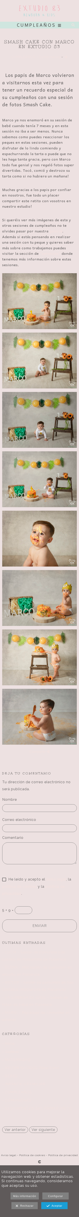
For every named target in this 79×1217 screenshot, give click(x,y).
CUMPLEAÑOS (23, 57)
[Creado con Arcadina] (39, 1161)
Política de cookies (32, 1155)
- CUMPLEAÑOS (17, 1092)
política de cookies (19, 886)
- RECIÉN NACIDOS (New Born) (30, 1068)
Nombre (9, 799)
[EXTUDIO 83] (39, 11)
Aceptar (56, 1205)
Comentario (12, 838)
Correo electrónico (19, 820)
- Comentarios (48, 57)
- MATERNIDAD (16, 1060)
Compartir (38, 751)
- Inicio (8, 1044)
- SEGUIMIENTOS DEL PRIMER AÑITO (37, 1108)
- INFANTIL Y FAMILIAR (23, 1084)
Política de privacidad (63, 1155)
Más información (24, 1196)
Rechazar (26, 1205)
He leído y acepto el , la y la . (36, 886)
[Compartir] (66, 57)
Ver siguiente (43, 1130)
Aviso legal (8, 1155)
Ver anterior (15, 1130)
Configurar (55, 1196)
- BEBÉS (10, 1076)
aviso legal (56, 879)
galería (56, 231)
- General (10, 1052)
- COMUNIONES (16, 1100)
